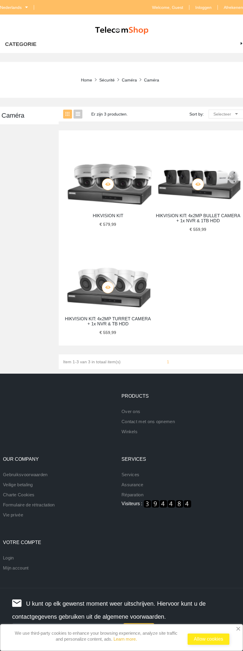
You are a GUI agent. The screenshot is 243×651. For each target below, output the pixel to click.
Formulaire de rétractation (29, 504)
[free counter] (167, 503)
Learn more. (125, 639)
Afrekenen (233, 7)
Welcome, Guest (167, 7)
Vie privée (13, 514)
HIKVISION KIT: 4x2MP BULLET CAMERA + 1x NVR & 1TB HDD (198, 218)
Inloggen (203, 7)
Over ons (131, 411)
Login (8, 557)
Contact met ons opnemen (148, 421)
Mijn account (16, 567)
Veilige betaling (18, 484)
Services (130, 474)
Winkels (130, 431)
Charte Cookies (18, 494)
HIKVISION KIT (108, 215)
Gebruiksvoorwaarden (25, 474)
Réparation (132, 494)
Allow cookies (208, 639)
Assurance (132, 484)
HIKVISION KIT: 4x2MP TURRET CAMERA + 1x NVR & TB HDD (108, 321)
